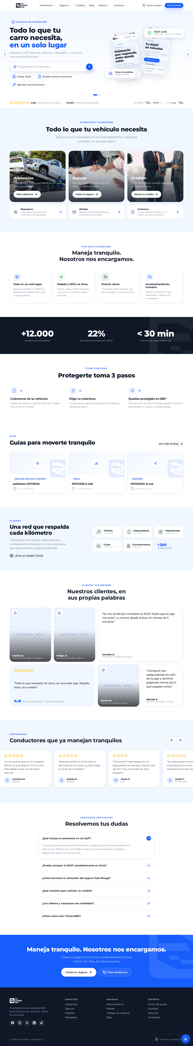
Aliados (102, 5)
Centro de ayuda (157, 1004)
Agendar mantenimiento (31, 85)
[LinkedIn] (34, 1023)
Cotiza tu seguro (76, 972)
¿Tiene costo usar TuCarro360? (61, 916)
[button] (30, 635)
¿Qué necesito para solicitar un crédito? (67, 890)
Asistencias (46, 5)
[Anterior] (5, 54)
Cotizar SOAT (24, 76)
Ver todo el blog (168, 443)
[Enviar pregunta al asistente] (89, 67)
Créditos (80, 5)
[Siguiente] (188, 54)
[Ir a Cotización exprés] (99, 95)
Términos (153, 1013)
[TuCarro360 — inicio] (22, 5)
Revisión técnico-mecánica (57, 76)
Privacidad (154, 1017)
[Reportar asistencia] (185, 1038)
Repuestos (71, 1017)
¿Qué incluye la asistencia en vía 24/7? (66, 838)
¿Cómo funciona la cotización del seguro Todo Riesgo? (76, 878)
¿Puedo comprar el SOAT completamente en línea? (74, 865)
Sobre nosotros (115, 1004)
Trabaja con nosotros (118, 1013)
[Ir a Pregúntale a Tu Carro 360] (95, 95)
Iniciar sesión (153, 5)
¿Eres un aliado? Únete (29, 555)
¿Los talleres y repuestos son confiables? (68, 903)
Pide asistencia (117, 972)
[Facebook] (12, 1023)
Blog (91, 5)
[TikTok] (41, 1023)
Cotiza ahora (174, 5)
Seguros (64, 5)
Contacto (119, 5)
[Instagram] (20, 1023)
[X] (27, 1023)
